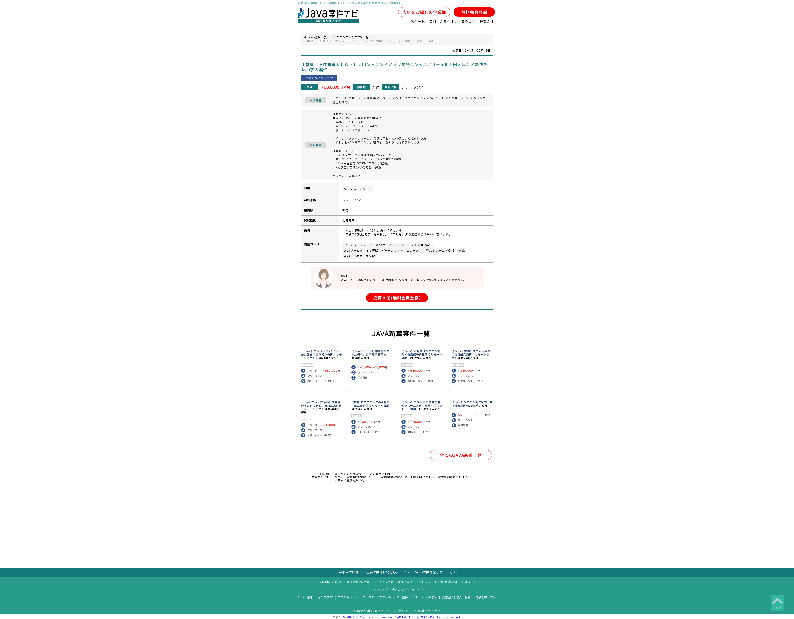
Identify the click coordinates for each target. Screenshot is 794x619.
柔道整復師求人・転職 (456, 597)
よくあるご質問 (383, 581)
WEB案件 (402, 597)
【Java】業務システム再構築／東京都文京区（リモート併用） (471, 354)
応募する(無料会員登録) (396, 298)
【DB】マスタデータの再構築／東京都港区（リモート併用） (371, 404)
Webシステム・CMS (440, 251)
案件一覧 (418, 21)
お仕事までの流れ (358, 581)
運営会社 (487, 21)
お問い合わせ (406, 581)
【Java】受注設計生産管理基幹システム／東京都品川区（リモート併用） (421, 406)
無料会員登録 (474, 12)
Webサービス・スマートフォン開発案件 (404, 245)
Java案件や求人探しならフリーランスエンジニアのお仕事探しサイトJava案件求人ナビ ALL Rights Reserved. (402, 616)
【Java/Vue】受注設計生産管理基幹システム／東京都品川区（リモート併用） (321, 406)
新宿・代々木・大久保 (359, 256)
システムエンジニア (358, 189)
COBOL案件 (305, 597)
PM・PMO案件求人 (425, 597)
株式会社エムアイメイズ (407, 589)
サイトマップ (379, 589)
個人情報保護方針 (446, 581)
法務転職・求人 (486, 597)
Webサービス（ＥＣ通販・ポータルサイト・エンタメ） (383, 251)
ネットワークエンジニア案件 (373, 597)
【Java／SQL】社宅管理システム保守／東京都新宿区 (370, 353)
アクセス (424, 581)
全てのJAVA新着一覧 (461, 455)
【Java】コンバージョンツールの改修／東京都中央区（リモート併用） (321, 354)
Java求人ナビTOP (331, 581)
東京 (462, 251)
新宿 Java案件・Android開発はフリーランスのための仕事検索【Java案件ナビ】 (351, 3)
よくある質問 (465, 21)
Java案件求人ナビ (328, 21)
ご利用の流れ (439, 21)
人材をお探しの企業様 (424, 12)
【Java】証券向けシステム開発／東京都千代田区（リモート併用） (421, 354)
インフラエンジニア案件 (333, 597)
